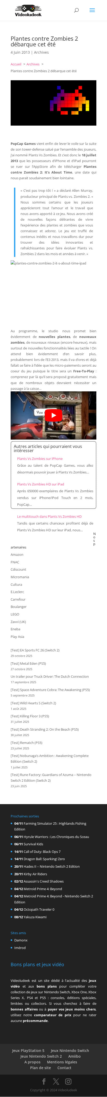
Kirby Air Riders (35, 874)
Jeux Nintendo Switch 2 (41, 1056)
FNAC (15, 562)
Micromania (20, 577)
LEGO (15, 614)
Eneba (15, 629)
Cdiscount (18, 569)
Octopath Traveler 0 (39, 909)
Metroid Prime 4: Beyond (43, 888)
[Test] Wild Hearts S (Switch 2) (33, 703)
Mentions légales (62, 1061)
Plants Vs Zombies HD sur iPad (40, 484)
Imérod (20, 947)
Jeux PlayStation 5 (28, 1050)
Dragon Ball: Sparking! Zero (44, 858)
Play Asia (17, 636)
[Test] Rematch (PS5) (26, 742)
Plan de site (40, 1067)
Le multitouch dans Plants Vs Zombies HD (49, 516)
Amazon (17, 554)
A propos (32, 1061)
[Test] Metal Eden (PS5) (28, 663)
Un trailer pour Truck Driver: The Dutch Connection (50, 676)
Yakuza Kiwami (35, 917)
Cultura (16, 584)
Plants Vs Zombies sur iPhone (40, 458)
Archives (41, 52)
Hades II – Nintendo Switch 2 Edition (52, 866)
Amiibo (74, 1056)
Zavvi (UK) (18, 621)
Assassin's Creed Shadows (44, 881)
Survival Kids (33, 844)
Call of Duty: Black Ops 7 (42, 851)
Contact (64, 1067)
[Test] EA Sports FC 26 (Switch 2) (35, 650)
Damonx (21, 940)
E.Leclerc (17, 591)
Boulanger (18, 606)
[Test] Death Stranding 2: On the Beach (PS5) (45, 729)
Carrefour (18, 599)
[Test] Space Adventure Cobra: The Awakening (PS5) (50, 689)
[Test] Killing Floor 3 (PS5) (30, 716)
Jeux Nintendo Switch (70, 1050)
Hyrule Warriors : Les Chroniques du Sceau (56, 836)
